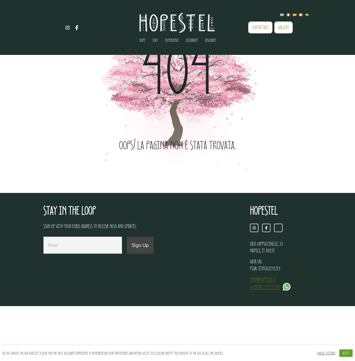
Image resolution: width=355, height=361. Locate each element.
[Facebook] (77, 27)
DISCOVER (210, 40)
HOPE (142, 40)
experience (172, 40)
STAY (155, 40)
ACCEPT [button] (346, 353)
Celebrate (192, 40)
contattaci (260, 27)
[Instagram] (67, 27)
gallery (283, 27)
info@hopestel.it (263, 279)
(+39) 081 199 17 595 (265, 286)
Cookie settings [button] (326, 353)
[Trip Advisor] (86, 27)
